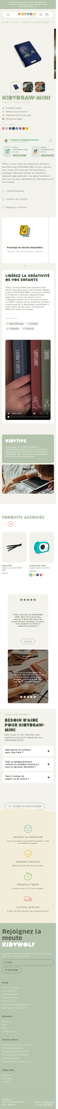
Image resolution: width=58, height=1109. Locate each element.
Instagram (6, 1075)
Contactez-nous (10, 1031)
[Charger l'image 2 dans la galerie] (28, 87)
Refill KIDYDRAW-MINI (20, 148)
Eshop (16, 22)
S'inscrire (11, 970)
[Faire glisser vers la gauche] (7, 88)
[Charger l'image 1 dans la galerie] (16, 87)
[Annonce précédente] (5, 4)
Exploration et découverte (14, 1008)
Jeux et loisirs (8, 991)
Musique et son (9, 1001)
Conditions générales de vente (17, 1045)
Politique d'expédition (12, 1048)
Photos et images (10, 987)
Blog (4, 1025)
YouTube (6, 1082)
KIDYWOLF (49, 1104)
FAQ (4, 1028)
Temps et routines (10, 998)
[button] (8, 15)
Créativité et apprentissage (35, 22)
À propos (6, 1021)
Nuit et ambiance (10, 994)
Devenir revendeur (11, 1058)
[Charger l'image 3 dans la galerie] (40, 87)
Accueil (5, 22)
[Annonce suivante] (51, 4)
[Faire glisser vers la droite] (49, 88)
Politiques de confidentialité (15, 1055)
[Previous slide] (4, 524)
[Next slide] (10, 524)
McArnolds (49, 1102)
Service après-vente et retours (17, 1061)
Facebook (7, 1078)
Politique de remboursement (16, 1051)
